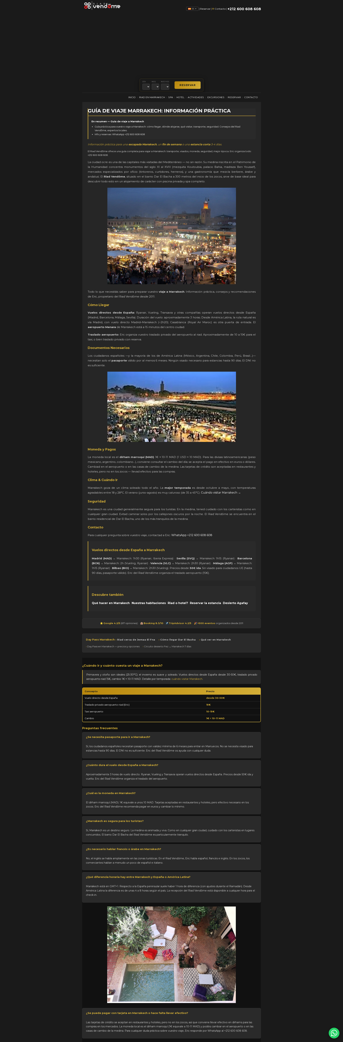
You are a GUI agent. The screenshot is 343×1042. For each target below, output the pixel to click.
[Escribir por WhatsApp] (334, 1033)
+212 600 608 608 (244, 9)
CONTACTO (251, 97)
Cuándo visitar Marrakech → (221, 492)
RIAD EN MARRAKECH (152, 97)
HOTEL (181, 97)
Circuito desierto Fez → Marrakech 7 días (167, 646)
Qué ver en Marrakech (216, 639)
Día (144, 82)
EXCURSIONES (216, 97)
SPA (170, 97)
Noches (165, 82)
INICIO (132, 97)
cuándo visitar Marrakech (187, 679)
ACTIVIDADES (196, 97)
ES (194, 9)
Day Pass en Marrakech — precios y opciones (113, 646)
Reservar (205, 8)
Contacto (220, 8)
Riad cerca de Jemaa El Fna (136, 639)
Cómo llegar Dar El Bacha (178, 639)
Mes (154, 82)
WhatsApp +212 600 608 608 (191, 535)
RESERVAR (234, 97)
